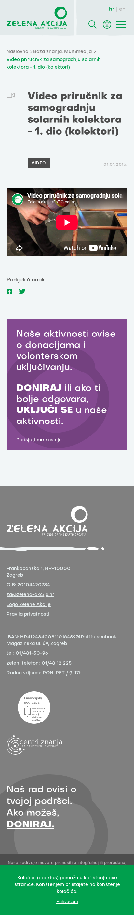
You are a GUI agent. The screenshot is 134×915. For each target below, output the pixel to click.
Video (39, 163)
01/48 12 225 (57, 663)
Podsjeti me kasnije (39, 440)
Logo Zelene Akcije (29, 605)
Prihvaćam (67, 901)
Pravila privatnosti (28, 614)
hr (111, 9)
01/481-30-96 (32, 653)
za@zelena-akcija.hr (30, 595)
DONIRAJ (38, 388)
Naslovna (17, 52)
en (122, 9)
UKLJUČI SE (44, 410)
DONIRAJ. (30, 825)
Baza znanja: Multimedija (62, 52)
